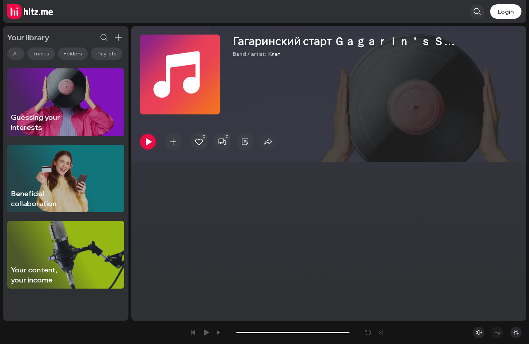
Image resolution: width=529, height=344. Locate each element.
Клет (274, 54)
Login (506, 11)
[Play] (148, 142)
